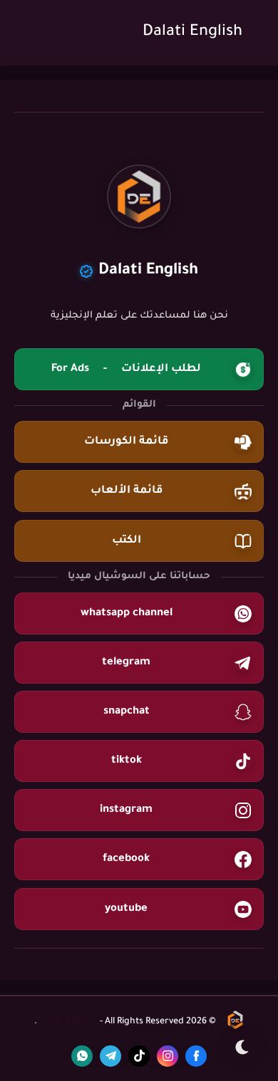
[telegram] (110, 1056)
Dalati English (192, 32)
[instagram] (167, 1056)
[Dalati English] (235, 1022)
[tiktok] (139, 1056)
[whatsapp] (82, 1056)
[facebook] (196, 1056)
